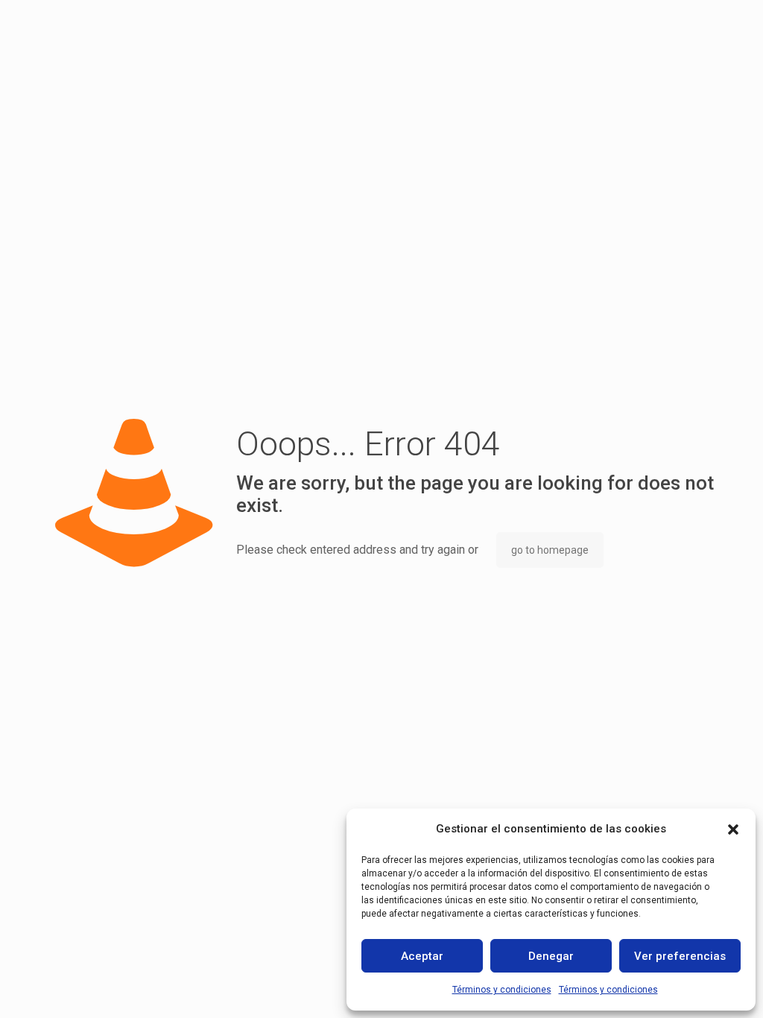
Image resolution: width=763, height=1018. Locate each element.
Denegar (551, 956)
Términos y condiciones (501, 989)
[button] (733, 829)
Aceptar (422, 956)
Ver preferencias (680, 956)
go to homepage (550, 550)
